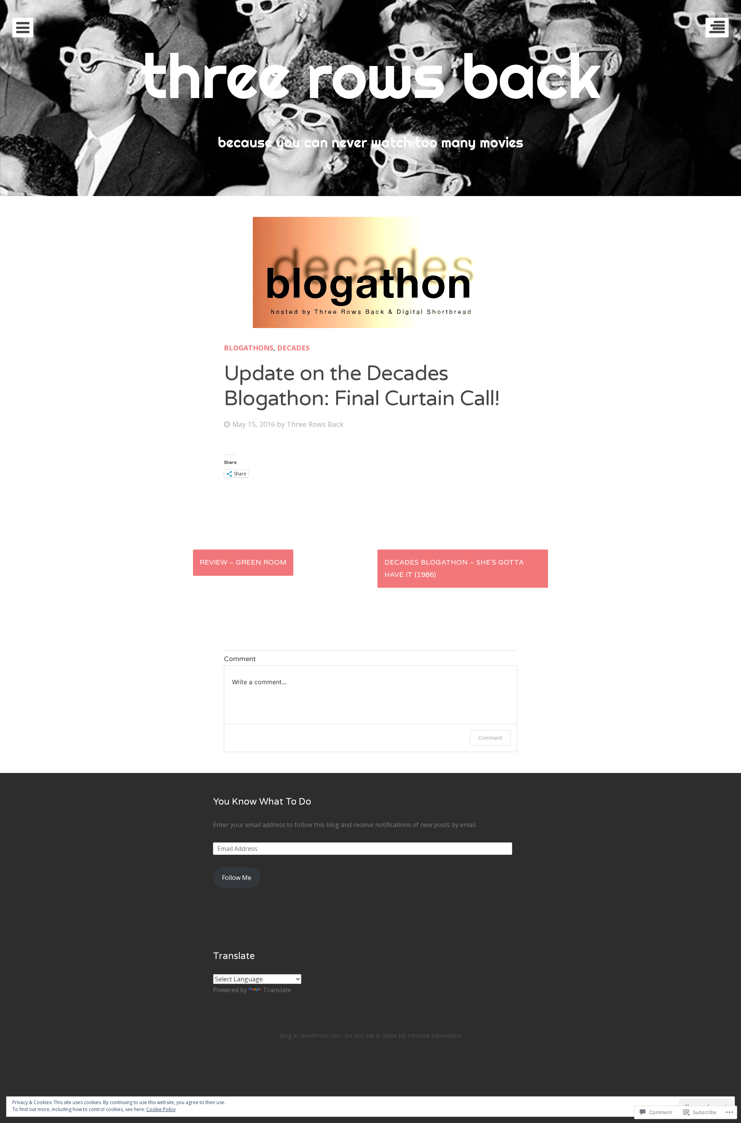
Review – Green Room (243, 562)
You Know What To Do (262, 801)
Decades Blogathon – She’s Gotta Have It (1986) (454, 568)
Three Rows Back (315, 424)
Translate (277, 990)
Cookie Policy (161, 1109)
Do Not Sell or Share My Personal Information (403, 1035)
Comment (490, 737)
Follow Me (236, 877)
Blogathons (248, 347)
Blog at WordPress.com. (311, 1035)
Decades (293, 347)
